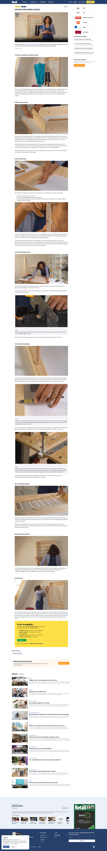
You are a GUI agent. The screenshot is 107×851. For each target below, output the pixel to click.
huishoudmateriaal (17, 653)
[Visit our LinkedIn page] (94, 847)
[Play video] (41, 27)
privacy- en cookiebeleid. (12, 844)
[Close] (27, 837)
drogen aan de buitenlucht (32, 44)
